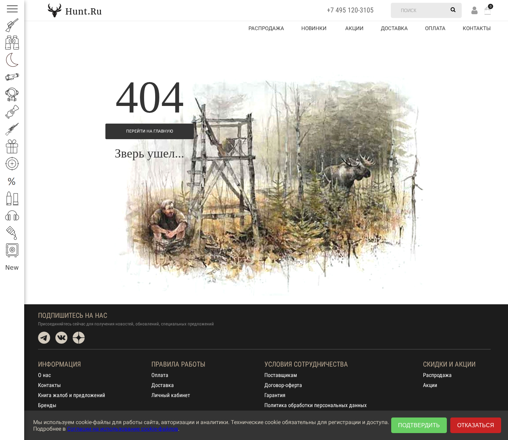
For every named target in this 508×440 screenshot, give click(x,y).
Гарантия (274, 395)
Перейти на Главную (149, 131)
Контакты (477, 28)
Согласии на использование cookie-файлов (122, 428)
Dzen (79, 338)
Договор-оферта (283, 385)
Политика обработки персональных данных (315, 405)
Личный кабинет (170, 395)
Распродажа (266, 28)
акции (354, 28)
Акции (430, 385)
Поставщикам (280, 375)
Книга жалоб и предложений (71, 395)
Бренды (47, 405)
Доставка (394, 28)
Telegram (44, 338)
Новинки (314, 28)
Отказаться (475, 425)
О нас (44, 375)
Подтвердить (419, 425)
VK (61, 338)
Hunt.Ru (75, 10)
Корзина (488, 10)
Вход (474, 10)
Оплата (435, 28)
